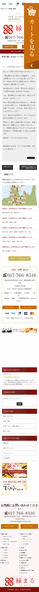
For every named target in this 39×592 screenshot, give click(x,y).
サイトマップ (24, 572)
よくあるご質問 (17, 51)
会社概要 (23, 552)
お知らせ (23, 567)
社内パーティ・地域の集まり (11, 426)
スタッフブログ (24, 565)
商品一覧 (3, 560)
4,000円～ (6, 557)
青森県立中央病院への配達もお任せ (29, 167)
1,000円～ (6, 550)
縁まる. (17, 589)
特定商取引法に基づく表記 (27, 570)
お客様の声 (23, 562)
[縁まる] (19, 29)
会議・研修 (6, 421)
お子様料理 (6, 458)
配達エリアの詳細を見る (18, 258)
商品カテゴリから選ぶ (26, 534)
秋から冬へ (8, 167)
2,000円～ (6, 552)
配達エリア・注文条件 (26, 557)
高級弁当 (5, 443)
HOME (22, 547)
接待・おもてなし (8, 416)
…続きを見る (27, 384)
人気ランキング (5, 562)
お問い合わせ (24, 555)
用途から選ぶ (4, 534)
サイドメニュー (7, 453)
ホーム (4, 67)
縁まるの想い (24, 550)
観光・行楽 (6, 431)
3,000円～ (6, 555)
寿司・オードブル (8, 448)
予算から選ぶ (4, 547)
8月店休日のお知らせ (12, 377)
